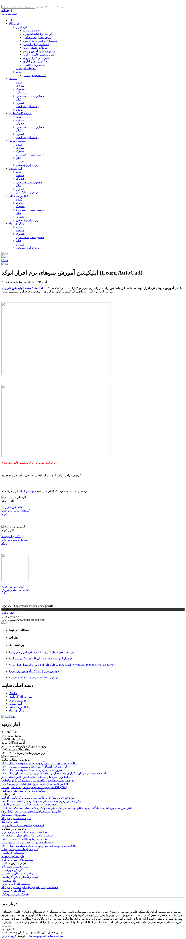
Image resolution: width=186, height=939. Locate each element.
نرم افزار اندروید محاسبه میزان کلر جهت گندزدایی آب (42, 658)
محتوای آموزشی (26, 68)
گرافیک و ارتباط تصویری (37, 33)
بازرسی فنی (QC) (19, 195)
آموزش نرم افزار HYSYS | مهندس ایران (34, 671)
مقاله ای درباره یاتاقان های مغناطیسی (24, 838)
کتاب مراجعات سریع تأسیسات (19, 849)
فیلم (18, 99)
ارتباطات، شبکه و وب (36, 47)
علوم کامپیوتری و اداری (37, 61)
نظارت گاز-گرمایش (20, 113)
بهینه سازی (32, 935)
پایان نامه (21, 92)
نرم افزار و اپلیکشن (27, 106)
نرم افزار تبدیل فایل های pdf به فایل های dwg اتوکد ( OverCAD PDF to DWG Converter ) (63, 664)
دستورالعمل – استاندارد (30, 95)
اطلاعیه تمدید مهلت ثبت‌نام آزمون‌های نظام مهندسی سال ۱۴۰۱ (39, 845)
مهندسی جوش (17, 140)
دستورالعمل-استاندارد (29, 182)
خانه (11, 20)
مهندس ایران (27, 490)
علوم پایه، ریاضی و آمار (37, 37)
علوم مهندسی (31, 30)
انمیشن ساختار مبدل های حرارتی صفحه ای (27, 835)
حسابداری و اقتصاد (34, 64)
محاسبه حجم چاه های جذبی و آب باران (24, 832)
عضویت (12, 13)
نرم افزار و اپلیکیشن (28, 192)
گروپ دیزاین (9, 935)
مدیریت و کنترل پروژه (36, 58)
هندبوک (20, 89)
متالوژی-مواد (16, 223)
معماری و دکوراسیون (36, 44)
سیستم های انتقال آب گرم (17, 859)
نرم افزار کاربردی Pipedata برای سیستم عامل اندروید (42, 652)
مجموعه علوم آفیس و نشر (39, 51)
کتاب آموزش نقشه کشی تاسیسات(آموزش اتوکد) (15, 590)
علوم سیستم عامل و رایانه (39, 54)
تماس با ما (7, 928)
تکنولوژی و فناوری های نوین (40, 40)
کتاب (19, 71)
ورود (4, 13)
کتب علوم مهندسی (34, 75)
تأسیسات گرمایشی (13, 852)
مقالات (20, 85)
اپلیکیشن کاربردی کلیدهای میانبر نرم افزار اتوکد (15, 510)
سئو (42, 935)
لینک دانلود (7, 612)
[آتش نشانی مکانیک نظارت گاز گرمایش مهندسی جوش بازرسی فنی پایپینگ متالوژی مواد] (48, 6)
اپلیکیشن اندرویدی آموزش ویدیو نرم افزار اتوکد (15, 540)
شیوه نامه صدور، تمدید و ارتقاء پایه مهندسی (27, 842)
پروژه (19, 109)
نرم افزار (21, 26)
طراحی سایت (54, 935)
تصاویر (20, 102)
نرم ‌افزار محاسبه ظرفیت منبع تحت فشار (35, 677)
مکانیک (13, 78)
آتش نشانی (15, 168)
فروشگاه (6, 10)
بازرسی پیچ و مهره (12, 856)
